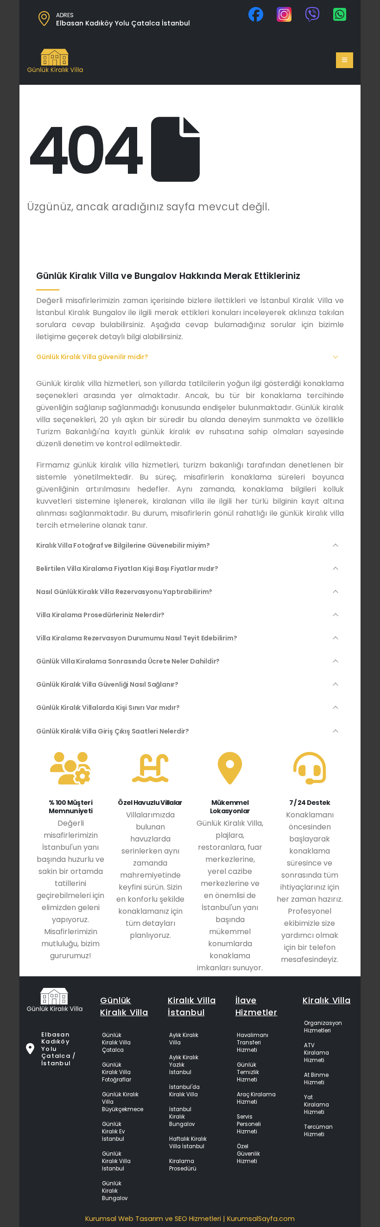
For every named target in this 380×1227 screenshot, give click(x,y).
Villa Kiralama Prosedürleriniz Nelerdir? (100, 615)
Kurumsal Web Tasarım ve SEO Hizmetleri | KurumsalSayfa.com (190, 1218)
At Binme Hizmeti (316, 1078)
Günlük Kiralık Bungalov (114, 1191)
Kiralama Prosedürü (182, 1164)
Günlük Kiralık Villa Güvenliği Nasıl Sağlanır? (107, 684)
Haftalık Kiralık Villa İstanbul (188, 1142)
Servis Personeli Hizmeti (249, 1124)
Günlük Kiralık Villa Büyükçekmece (122, 1102)
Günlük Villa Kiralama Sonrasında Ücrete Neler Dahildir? (128, 661)
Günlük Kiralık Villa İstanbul (116, 1161)
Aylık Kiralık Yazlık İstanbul (183, 1065)
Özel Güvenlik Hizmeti (248, 1154)
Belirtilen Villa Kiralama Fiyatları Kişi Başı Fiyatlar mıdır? (127, 568)
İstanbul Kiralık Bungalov (182, 1117)
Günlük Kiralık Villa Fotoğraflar (116, 1072)
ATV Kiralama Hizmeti (316, 1053)
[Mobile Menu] (344, 60)
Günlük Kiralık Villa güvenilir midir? (92, 356)
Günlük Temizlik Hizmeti (248, 1072)
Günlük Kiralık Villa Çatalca (116, 1042)
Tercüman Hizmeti (318, 1130)
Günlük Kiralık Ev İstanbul (113, 1131)
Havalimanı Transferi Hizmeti (252, 1042)
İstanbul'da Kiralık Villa (184, 1090)
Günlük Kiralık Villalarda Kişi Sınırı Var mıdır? (108, 707)
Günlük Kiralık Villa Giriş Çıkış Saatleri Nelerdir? (112, 731)
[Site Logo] (55, 60)
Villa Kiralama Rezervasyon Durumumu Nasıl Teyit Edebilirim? (136, 638)
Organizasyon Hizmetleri (323, 1026)
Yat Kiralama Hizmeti (316, 1105)
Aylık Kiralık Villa (183, 1038)
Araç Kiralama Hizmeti (256, 1098)
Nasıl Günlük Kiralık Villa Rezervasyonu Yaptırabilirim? (124, 591)
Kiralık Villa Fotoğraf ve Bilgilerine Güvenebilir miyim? (123, 545)
